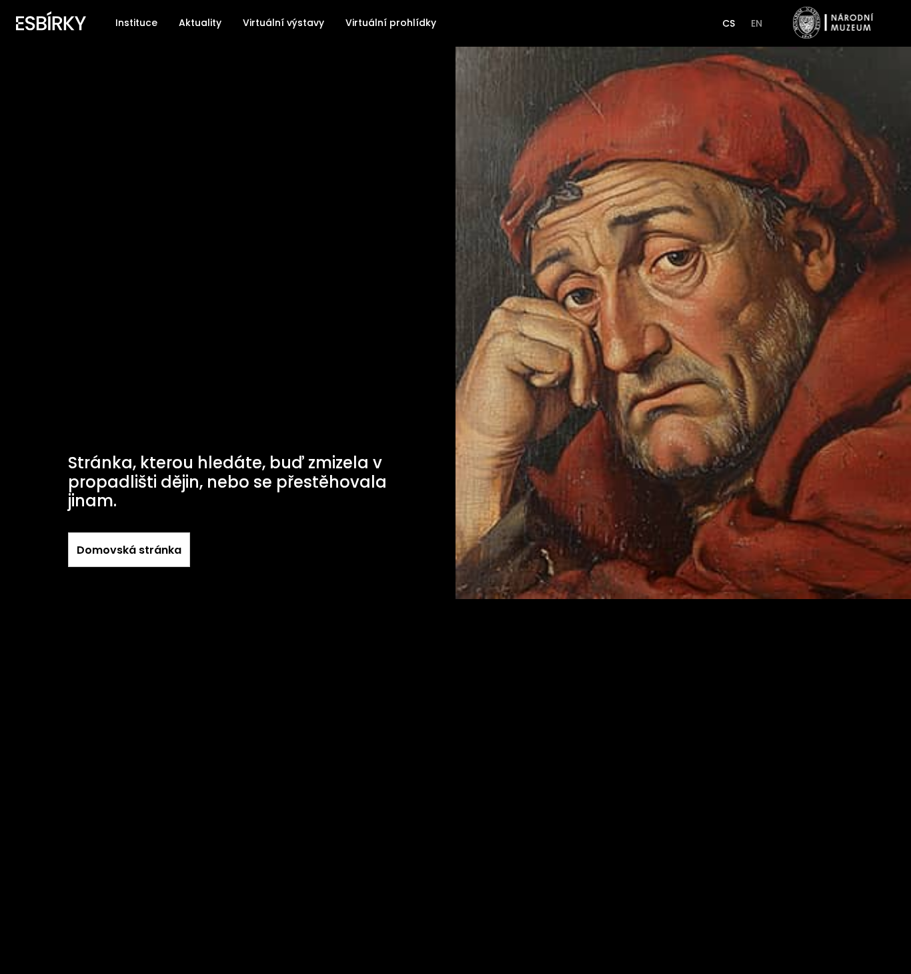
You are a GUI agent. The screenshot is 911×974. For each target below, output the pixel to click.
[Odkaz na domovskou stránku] (51, 23)
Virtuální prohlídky (390, 22)
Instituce (136, 22)
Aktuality (200, 22)
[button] (728, 23)
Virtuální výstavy (283, 22)
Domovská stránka (129, 550)
